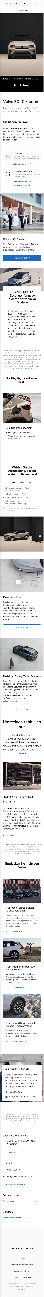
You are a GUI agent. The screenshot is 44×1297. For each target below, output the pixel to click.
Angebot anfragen (21, 185)
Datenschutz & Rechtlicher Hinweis (22, 1265)
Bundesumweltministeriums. (25, 368)
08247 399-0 (15, 1092)
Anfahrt (9, 1153)
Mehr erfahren (22, 627)
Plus (22, 482)
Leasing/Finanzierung (26, 79)
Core (13, 482)
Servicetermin (22, 10)
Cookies (22, 1258)
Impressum (18, 1271)
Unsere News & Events (12, 1218)
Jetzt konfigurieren (20, 164)
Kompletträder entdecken (16, 1041)
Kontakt (27, 1271)
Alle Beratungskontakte (13, 1184)
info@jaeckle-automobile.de (22, 1096)
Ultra (30, 482)
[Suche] (36, 3)
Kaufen (7, 79)
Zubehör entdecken (14, 988)
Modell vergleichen (14, 931)
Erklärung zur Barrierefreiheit (22, 1277)
